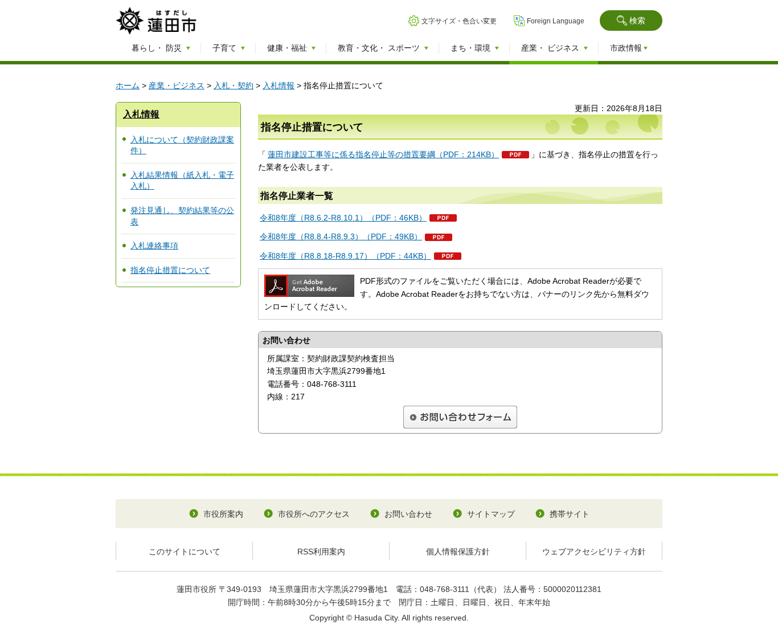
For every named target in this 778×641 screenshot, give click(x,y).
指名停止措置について (170, 270)
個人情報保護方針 (458, 551)
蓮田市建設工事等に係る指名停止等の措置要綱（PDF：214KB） (383, 154)
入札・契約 (233, 85)
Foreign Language (555, 21)
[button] (631, 20)
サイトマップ (491, 513)
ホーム (128, 85)
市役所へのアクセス (314, 513)
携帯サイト (569, 513)
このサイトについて (184, 551)
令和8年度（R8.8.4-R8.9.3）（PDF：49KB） (341, 236)
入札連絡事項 (154, 245)
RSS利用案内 (321, 551)
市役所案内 (223, 513)
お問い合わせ (408, 513)
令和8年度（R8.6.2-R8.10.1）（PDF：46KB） (343, 217)
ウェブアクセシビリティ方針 (594, 551)
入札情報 (278, 85)
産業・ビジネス (176, 85)
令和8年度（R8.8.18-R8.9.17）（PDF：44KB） (345, 255)
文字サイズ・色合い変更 (459, 21)
